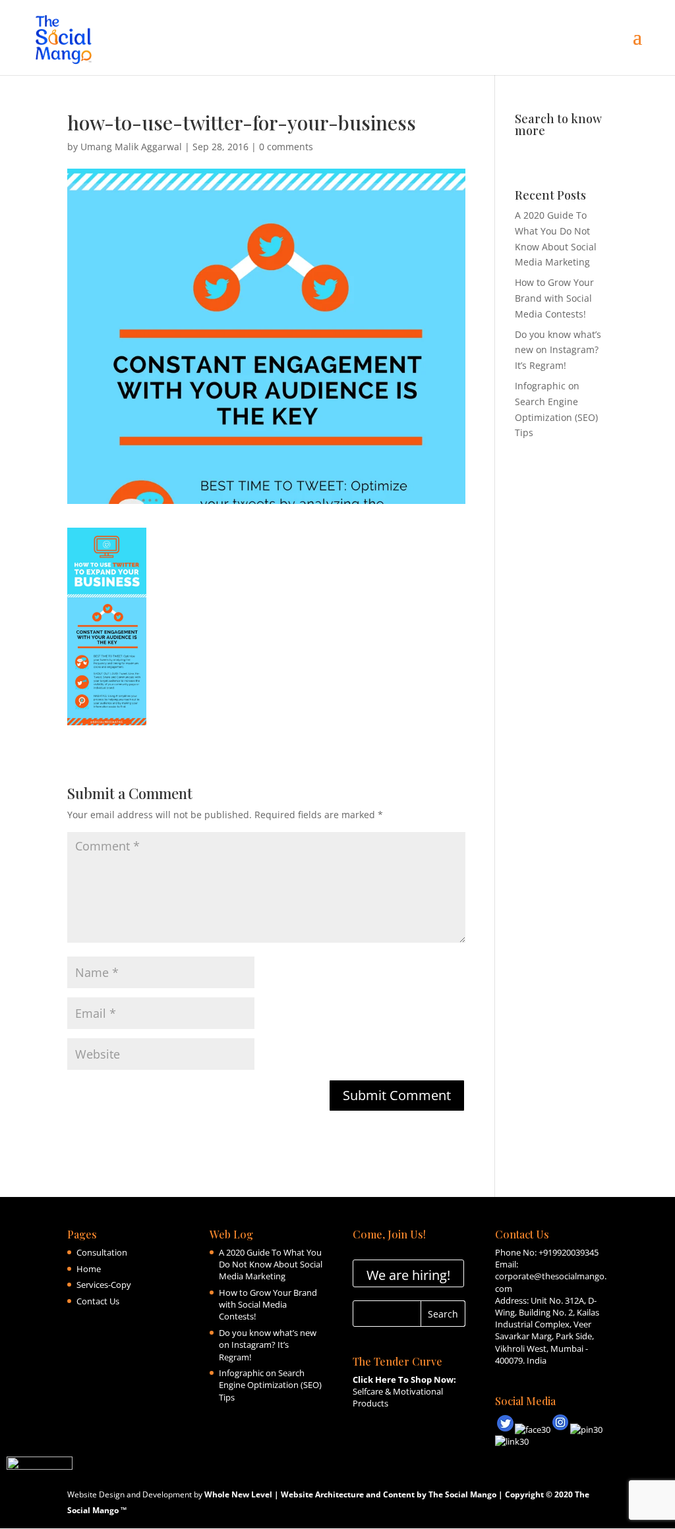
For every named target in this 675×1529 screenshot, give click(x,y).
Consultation (101, 1252)
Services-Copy (103, 1285)
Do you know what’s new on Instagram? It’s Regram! (558, 350)
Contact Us (97, 1301)
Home (88, 1269)
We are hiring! (408, 1275)
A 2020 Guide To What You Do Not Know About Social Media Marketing (270, 1264)
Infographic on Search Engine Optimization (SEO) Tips (270, 1385)
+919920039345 (569, 1252)
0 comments (286, 146)
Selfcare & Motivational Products (404, 1391)
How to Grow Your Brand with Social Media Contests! (554, 298)
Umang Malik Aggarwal (131, 146)
